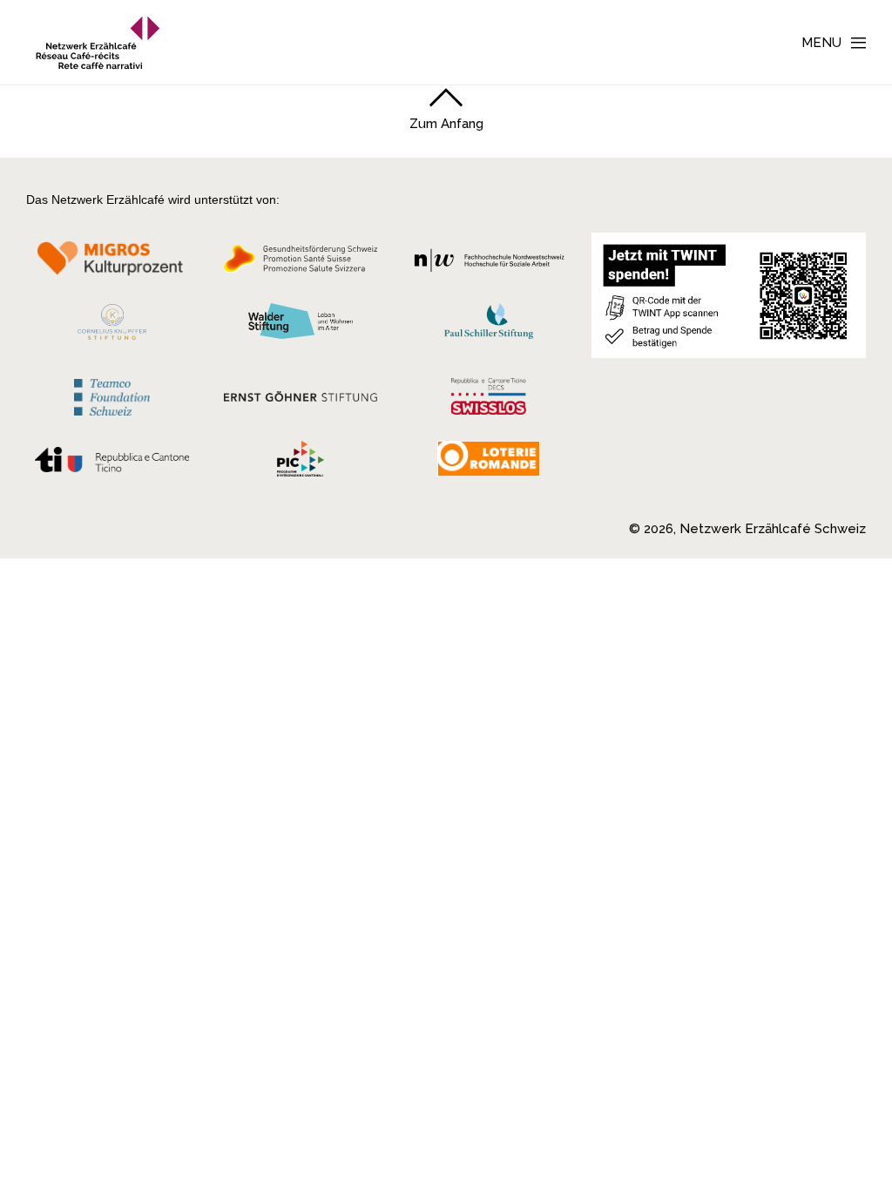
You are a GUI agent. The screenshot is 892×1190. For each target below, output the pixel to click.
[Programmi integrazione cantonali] (300, 463)
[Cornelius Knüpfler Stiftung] (112, 326)
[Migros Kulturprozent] (112, 264)
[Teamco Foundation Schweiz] (112, 395)
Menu (821, 43)
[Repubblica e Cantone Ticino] (112, 464)
